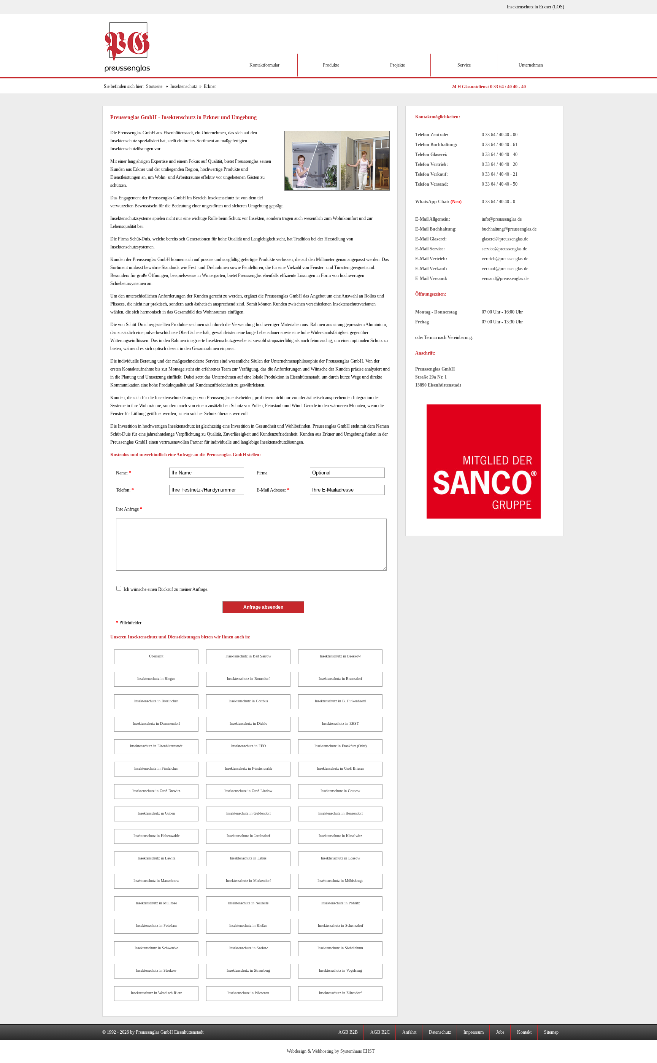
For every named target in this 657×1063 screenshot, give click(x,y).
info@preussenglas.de (502, 219)
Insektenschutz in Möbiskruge (340, 880)
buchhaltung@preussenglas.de (509, 229)
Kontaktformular (264, 65)
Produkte (331, 65)
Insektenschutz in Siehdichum (340, 948)
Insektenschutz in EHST (340, 723)
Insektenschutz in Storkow (156, 970)
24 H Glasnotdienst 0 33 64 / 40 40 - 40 (489, 86)
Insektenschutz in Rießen (248, 925)
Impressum (473, 1032)
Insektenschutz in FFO (248, 746)
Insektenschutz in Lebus (248, 858)
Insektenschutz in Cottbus (248, 701)
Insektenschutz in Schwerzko (156, 948)
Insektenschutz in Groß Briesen (340, 768)
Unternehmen (531, 65)
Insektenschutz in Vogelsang (340, 970)
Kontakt (524, 1032)
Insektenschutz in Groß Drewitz (156, 791)
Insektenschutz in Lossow (340, 858)
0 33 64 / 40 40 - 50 (499, 184)
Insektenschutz (183, 86)
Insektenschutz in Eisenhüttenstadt (156, 746)
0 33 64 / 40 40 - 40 (499, 154)
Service (464, 65)
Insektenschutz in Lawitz (156, 858)
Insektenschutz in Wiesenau (248, 993)
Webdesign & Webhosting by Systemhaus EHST (331, 1051)
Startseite (154, 86)
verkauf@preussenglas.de (505, 268)
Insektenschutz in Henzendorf (340, 813)
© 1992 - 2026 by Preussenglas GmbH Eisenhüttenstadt (152, 1032)
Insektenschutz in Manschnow (156, 880)
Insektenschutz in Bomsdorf (248, 678)
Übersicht (156, 656)
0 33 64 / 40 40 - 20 (499, 164)
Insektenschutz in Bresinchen (156, 701)
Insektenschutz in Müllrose (156, 903)
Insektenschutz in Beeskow (340, 656)
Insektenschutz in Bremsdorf (340, 678)
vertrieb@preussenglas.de (505, 258)
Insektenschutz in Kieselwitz (340, 836)
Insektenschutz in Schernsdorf (340, 925)
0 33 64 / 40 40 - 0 (498, 201)
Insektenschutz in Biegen (156, 678)
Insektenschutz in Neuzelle (248, 903)
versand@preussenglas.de (505, 278)
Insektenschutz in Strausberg (248, 970)
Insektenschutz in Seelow (248, 948)
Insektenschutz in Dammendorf (156, 723)
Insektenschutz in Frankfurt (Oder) (340, 746)
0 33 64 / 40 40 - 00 (499, 134)
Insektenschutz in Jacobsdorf (248, 836)
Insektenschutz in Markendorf (248, 880)
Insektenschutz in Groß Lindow (248, 791)
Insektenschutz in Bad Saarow (248, 656)
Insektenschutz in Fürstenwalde (248, 768)
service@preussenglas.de (504, 248)
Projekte (397, 65)
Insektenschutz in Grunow (340, 791)
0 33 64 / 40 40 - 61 (499, 144)
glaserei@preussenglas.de (505, 239)
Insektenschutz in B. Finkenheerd (340, 701)
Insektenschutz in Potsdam (156, 925)
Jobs (500, 1032)
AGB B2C (380, 1032)
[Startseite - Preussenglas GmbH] (128, 75)
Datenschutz (440, 1032)
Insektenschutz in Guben (156, 813)
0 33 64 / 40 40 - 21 (499, 174)
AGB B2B (348, 1032)
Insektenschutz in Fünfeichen (156, 768)
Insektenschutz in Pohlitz (340, 903)
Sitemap (551, 1032)
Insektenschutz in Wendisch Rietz (156, 993)
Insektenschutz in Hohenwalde (156, 836)
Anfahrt (409, 1032)
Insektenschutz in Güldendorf (248, 813)
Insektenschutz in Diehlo (248, 723)
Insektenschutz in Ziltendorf (340, 993)
